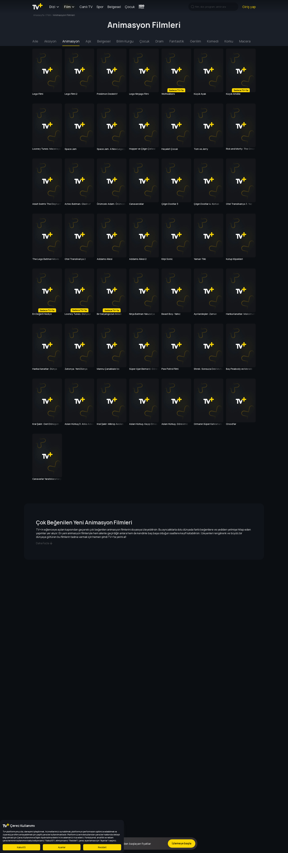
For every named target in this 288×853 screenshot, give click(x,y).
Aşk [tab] (88, 41)
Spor (100, 6)
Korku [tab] (228, 41)
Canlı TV (86, 6)
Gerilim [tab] (195, 41)
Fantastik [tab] (177, 41)
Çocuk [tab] (145, 41)
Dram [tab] (160, 41)
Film (67, 6)
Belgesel (114, 6)
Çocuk (130, 6)
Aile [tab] (35, 41)
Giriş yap (249, 6)
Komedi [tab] (212, 41)
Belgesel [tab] (103, 41)
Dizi (52, 6)
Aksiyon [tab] (50, 41)
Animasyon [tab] (71, 41)
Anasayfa (38, 15)
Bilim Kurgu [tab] (125, 41)
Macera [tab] (244, 41)
